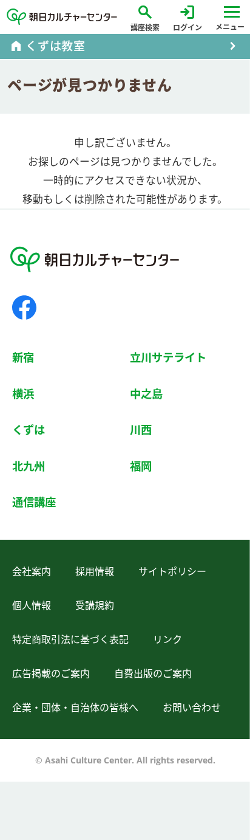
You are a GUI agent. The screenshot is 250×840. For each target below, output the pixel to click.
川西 (141, 429)
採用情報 (94, 571)
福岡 (141, 465)
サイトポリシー (172, 571)
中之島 (146, 393)
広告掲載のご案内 (51, 673)
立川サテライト (168, 357)
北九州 (28, 465)
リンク (167, 639)
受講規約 (94, 605)
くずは (28, 429)
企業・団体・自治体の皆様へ (75, 707)
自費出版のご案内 (153, 673)
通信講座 (34, 501)
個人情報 (31, 605)
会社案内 (31, 571)
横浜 (23, 393)
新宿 (23, 357)
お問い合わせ (192, 707)
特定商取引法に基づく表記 (70, 639)
